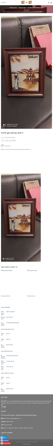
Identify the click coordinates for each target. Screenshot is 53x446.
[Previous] (1, 284)
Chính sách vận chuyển (33, 441)
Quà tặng (3, 403)
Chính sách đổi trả (21, 442)
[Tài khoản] (48, 2)
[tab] (2, 146)
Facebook (5, 440)
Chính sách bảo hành (45, 441)
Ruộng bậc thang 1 (31, 296)
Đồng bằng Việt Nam (5, 296)
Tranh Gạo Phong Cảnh (36, 8)
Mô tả (2, 145)
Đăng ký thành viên (32, 442)
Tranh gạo (22, 8)
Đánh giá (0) (8, 145)
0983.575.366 (6, 443)
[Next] (52, 284)
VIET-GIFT (3, 401)
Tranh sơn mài (14, 403)
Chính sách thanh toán (20, 441)
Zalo (4, 437)
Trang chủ (13, 8)
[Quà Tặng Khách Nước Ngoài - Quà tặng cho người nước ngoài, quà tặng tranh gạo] (26, 2)
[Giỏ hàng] (51, 2)
